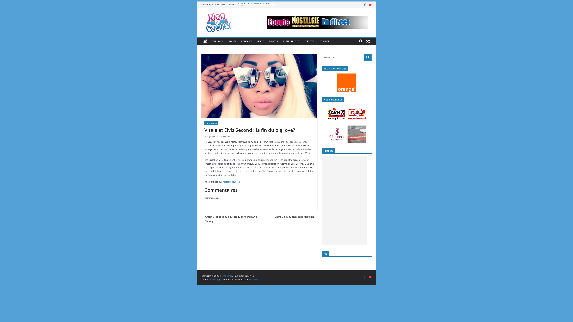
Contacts (324, 41)
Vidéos (260, 41)
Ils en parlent (290, 41)
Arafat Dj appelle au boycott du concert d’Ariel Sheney (231, 219)
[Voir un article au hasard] (368, 41)
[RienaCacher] (205, 41)
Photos (273, 41)
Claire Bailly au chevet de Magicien (294, 216)
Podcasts (246, 41)
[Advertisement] (344, 200)
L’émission (217, 41)
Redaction (227, 136)
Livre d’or (309, 41)
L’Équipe (232, 41)
